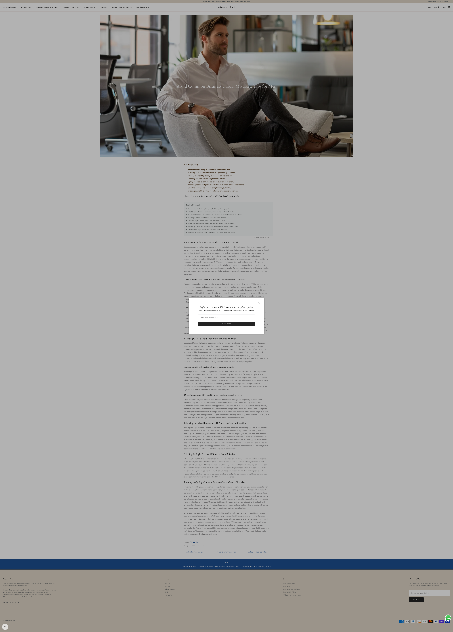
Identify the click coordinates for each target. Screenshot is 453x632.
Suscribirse (226, 324)
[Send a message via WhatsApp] (448, 617)
